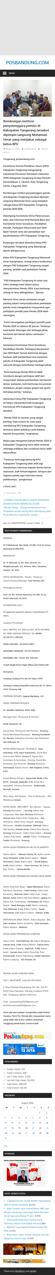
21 (33, 1128)
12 (19, 1122)
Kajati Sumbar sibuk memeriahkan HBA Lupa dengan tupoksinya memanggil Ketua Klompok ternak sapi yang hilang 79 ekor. (26, 1212)
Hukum (6, 152)
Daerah (44, 149)
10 (6, 1122)
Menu (12, 73)
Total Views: (13, 1084)
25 (13, 1133)
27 (26, 1133)
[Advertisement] (27, 27)
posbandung (30, 149)
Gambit (32, 1271)
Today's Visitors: (15, 1073)
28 (33, 1133)
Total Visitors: (13, 1087)
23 (47, 1128)
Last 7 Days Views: (16, 1076)
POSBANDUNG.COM (27, 62)
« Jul (5, 1146)
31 (5, 1138)
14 (33, 1122)
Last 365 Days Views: (17, 1080)
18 (13, 1128)
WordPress (20, 1271)
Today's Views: (14, 1069)
